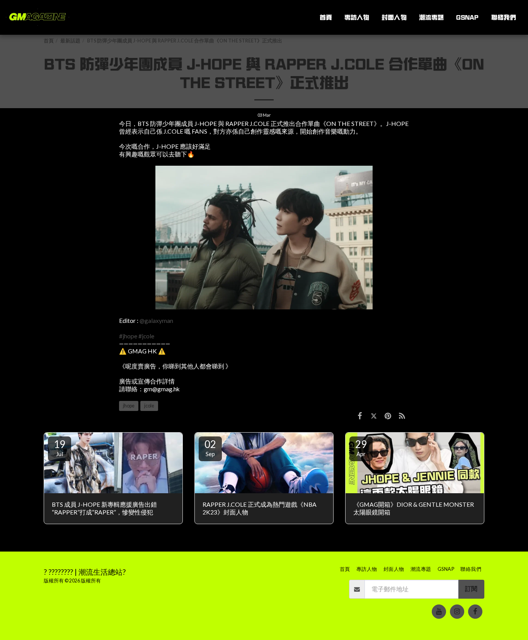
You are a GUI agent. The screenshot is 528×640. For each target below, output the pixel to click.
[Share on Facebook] (360, 415)
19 (59, 447)
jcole (149, 406)
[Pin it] (388, 415)
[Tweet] (374, 415)
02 (210, 447)
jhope (129, 406)
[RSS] (402, 415)
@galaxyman (156, 320)
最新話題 (70, 41)
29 (361, 447)
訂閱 (471, 588)
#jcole (146, 336)
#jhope (128, 336)
